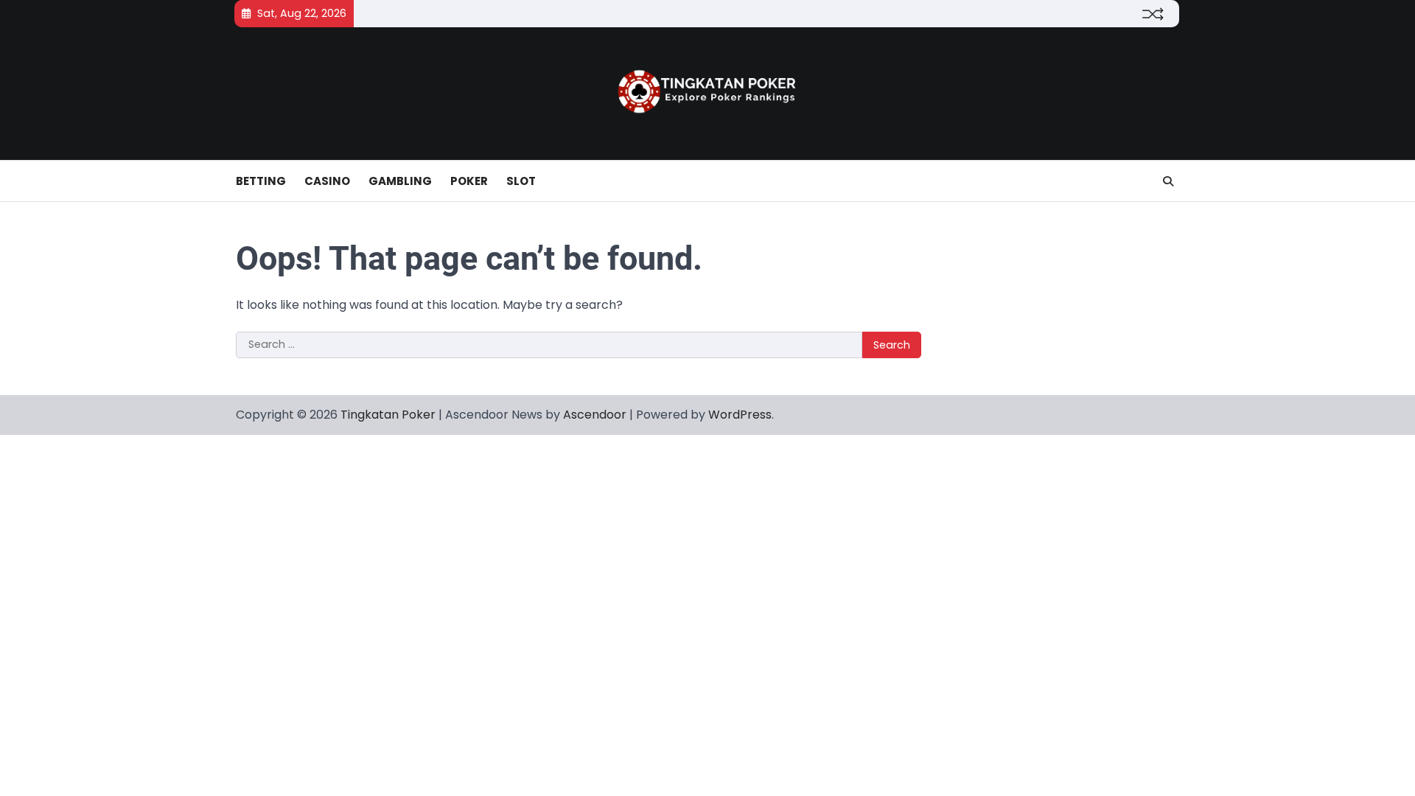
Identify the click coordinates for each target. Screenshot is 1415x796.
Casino (327, 181)
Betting (261, 181)
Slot (521, 181)
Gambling (400, 181)
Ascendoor (594, 414)
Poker (469, 181)
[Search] (1168, 181)
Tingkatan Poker (388, 414)
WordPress (740, 414)
